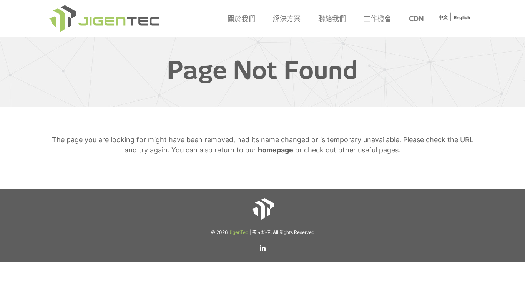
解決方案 (287, 19)
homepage (275, 150)
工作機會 (377, 19)
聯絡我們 (332, 19)
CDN (416, 19)
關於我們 (241, 19)
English (462, 17)
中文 (443, 17)
